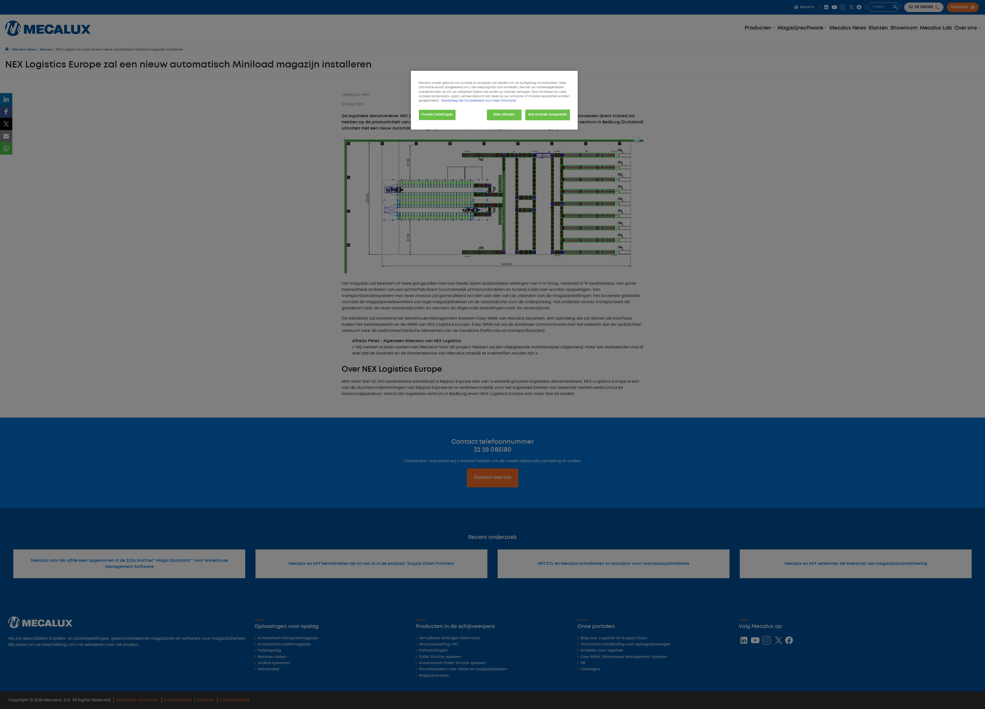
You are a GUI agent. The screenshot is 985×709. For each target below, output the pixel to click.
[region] (494, 100)
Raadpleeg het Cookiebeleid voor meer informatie (478, 101)
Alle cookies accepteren (547, 114)
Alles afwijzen (504, 114)
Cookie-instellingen (437, 114)
